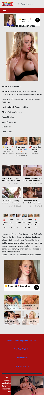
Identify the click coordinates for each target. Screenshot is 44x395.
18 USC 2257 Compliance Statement (22, 340)
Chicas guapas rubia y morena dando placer (10, 202)
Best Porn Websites (22, 349)
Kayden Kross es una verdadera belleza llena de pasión (11, 180)
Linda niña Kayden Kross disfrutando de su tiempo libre (32, 203)
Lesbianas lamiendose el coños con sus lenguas (32, 179)
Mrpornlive (22, 357)
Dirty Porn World (22, 366)
